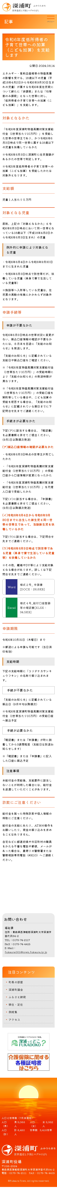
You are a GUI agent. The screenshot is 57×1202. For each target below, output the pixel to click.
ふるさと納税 (17, 997)
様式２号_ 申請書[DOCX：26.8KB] (32, 587)
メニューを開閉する (51, 19)
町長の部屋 (16, 982)
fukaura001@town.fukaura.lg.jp (26, 952)
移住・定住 (16, 1004)
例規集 (13, 1012)
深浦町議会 (16, 990)
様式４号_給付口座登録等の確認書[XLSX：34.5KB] (35, 607)
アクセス (14, 1019)
